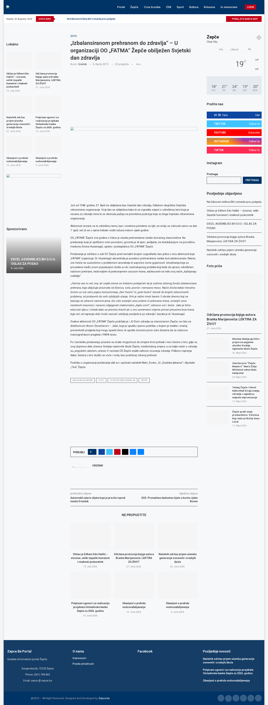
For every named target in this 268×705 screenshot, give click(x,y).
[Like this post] (93, 452)
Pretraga (212, 174)
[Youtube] (214, 19)
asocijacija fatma (82, 380)
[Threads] (223, 19)
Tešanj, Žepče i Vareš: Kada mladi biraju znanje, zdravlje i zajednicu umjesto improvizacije (246, 392)
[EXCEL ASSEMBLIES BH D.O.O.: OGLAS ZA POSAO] (33, 255)
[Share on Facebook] (101, 452)
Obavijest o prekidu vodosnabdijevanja (17, 160)
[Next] (63, 19)
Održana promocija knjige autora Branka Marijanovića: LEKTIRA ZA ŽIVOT (134, 558)
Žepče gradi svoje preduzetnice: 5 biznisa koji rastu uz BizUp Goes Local (246, 416)
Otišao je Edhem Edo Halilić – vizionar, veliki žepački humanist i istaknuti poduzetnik (90, 558)
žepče (144, 380)
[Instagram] (210, 19)
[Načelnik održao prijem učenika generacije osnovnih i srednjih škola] (178, 536)
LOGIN (250, 7)
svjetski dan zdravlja (122, 380)
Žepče (134, 7)
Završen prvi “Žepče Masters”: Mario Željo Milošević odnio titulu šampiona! (244, 368)
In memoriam (229, 7)
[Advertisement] (134, 95)
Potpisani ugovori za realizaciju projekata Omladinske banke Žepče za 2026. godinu (90, 607)
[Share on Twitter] (109, 452)
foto (101, 380)
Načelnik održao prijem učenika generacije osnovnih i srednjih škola (178, 558)
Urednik (82, 64)
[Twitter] (206, 19)
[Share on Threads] (125, 452)
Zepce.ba (104, 698)
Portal (121, 7)
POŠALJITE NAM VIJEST (244, 19)
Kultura (193, 7)
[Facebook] (202, 19)
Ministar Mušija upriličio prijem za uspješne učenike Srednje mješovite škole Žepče (245, 344)
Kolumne (209, 7)
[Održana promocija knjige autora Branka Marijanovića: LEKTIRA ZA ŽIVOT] (134, 536)
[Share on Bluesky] (133, 452)
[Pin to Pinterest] (117, 452)
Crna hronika (152, 7)
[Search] (260, 7)
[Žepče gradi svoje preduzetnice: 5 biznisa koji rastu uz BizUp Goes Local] (218, 417)
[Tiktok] (219, 19)
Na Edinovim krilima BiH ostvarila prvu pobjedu (91, 19)
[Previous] (59, 19)
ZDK (168, 7)
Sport (180, 7)
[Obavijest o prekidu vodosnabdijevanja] (134, 585)
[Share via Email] (141, 452)
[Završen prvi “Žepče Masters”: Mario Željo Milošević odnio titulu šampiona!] (218, 369)
